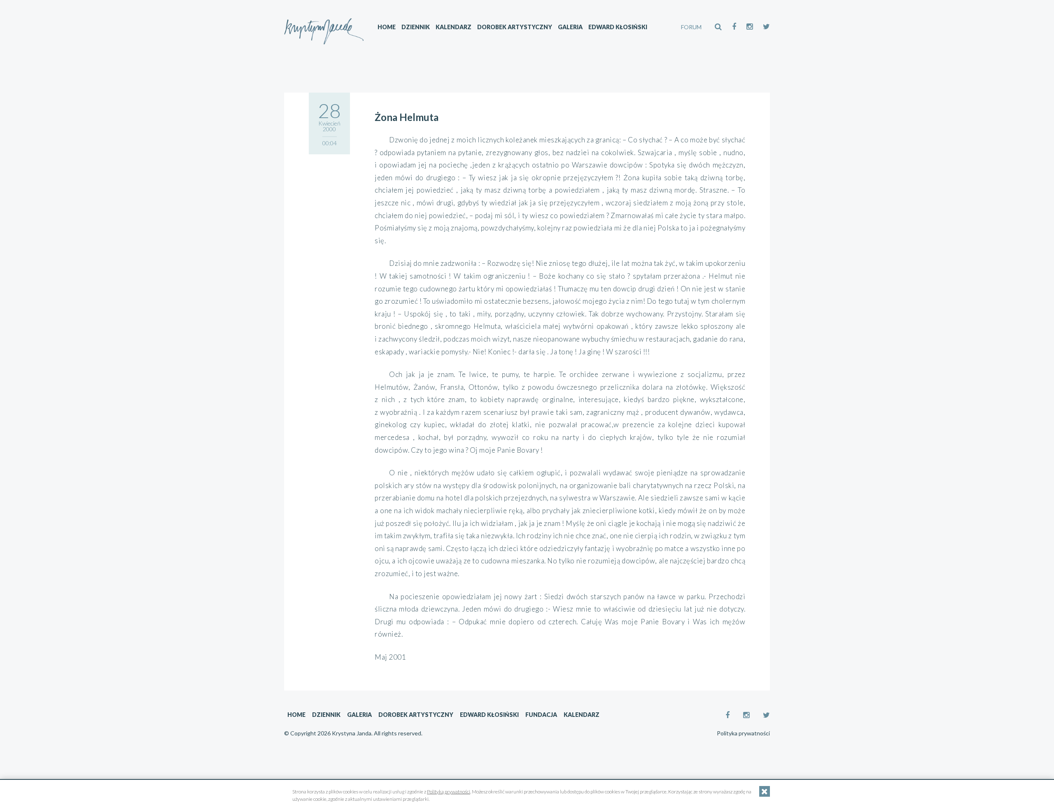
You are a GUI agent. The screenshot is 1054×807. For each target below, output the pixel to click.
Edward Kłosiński (617, 26)
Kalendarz (453, 26)
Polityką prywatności (448, 791)
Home (387, 26)
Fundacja (541, 714)
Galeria (570, 26)
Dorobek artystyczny (514, 26)
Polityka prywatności (743, 733)
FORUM (691, 26)
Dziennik (415, 26)
